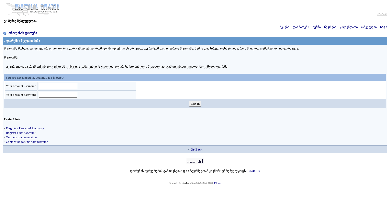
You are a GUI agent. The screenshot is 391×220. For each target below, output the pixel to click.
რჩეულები (369, 27)
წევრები (330, 27)
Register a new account (20, 132)
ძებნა (317, 27)
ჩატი (383, 27)
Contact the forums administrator (27, 141)
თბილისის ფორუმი (23, 33)
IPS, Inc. (217, 183)
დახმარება (301, 27)
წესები (284, 27)
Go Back (196, 149)
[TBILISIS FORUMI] (32, 8)
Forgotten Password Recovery (25, 128)
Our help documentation (21, 137)
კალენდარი (349, 27)
